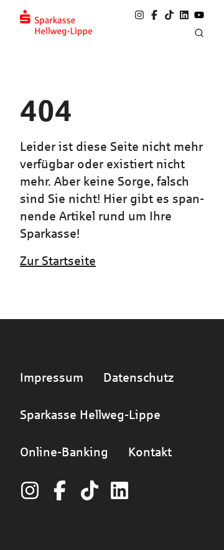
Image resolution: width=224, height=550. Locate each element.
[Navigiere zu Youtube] (199, 15)
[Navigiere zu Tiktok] (169, 15)
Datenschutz (138, 377)
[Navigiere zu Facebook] (154, 15)
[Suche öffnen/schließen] (199, 33)
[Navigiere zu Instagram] (139, 15)
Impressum (51, 377)
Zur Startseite (58, 260)
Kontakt (150, 451)
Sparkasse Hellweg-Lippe (90, 414)
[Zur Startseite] (56, 23)
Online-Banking (64, 451)
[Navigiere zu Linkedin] (184, 15)
